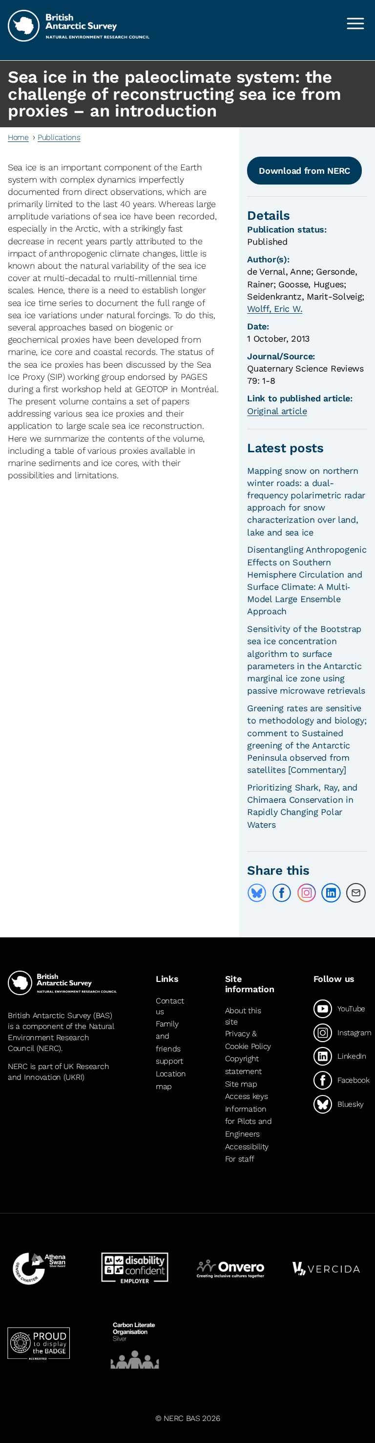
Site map (241, 1084)
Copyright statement (243, 1065)
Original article (277, 411)
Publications (59, 137)
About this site (243, 1016)
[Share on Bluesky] (257, 893)
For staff (239, 1159)
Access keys (246, 1096)
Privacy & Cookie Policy (248, 1040)
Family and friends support (169, 1042)
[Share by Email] (356, 893)
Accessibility (247, 1146)
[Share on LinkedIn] (331, 893)
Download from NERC (304, 170)
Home (18, 137)
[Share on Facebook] (282, 893)
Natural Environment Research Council (61, 1037)
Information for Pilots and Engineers (248, 1121)
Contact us (170, 1006)
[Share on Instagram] (306, 893)
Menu (355, 23)
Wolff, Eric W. (274, 308)
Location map (171, 1080)
